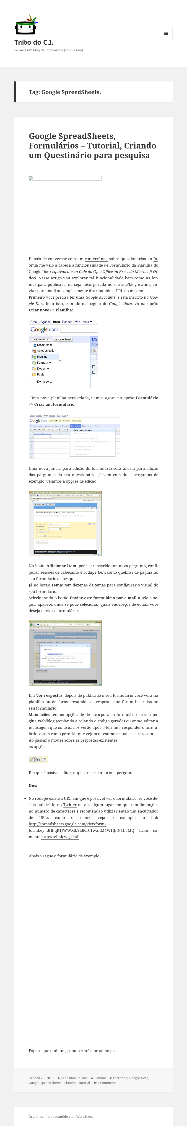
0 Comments (107, 1082)
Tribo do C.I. (33, 42)
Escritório (120, 1078)
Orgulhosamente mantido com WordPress (61, 1116)
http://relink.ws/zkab (60, 836)
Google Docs (138, 1078)
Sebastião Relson (74, 1078)
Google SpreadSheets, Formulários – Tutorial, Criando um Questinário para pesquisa (92, 145)
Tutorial (100, 1078)
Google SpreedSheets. (45, 1082)
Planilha (70, 1082)
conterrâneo (96, 258)
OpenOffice (103, 271)
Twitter (70, 804)
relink (85, 817)
